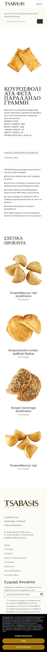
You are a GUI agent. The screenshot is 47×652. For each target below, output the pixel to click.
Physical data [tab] (11, 158)
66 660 (16, 535)
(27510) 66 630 (27, 535)
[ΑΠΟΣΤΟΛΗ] (41, 594)
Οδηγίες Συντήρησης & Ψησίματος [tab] (21, 153)
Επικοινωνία (9, 566)
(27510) (10, 535)
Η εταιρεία (8, 549)
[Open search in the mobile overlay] (23, 21)
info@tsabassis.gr (18, 538)
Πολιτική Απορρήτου (12, 571)
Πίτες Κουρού (23, 299)
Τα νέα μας (9, 562)
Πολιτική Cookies (11, 575)
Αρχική (7, 14)
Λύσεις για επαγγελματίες (15, 558)
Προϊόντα (15, 14)
